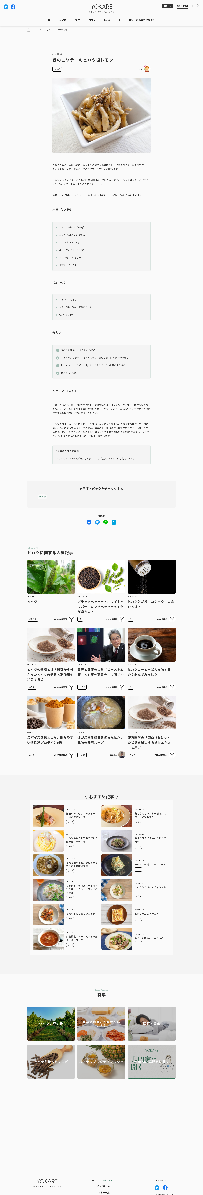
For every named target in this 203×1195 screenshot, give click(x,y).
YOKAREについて (105, 1180)
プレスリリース (104, 1186)
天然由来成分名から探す (142, 19)
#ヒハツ (42, 497)
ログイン (167, 6)
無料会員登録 (182, 6)
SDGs (107, 19)
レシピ (62, 19)
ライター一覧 (103, 1192)
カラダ (92, 19)
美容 (77, 19)
